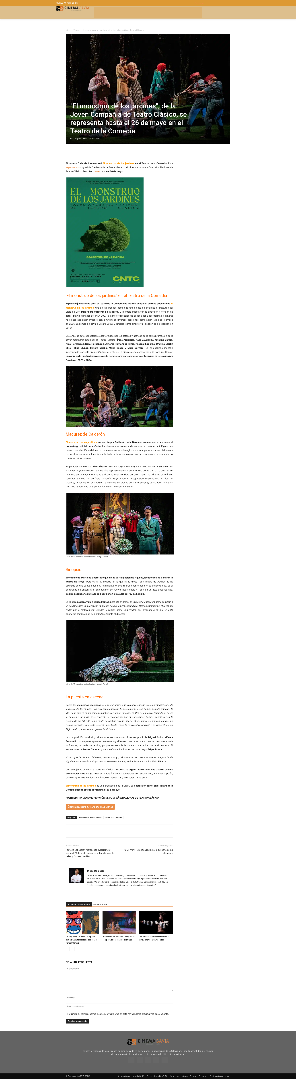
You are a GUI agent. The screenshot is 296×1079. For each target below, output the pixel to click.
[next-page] (72, 949)
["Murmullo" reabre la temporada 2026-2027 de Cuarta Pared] (156, 922)
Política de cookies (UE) (157, 1076)
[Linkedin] (83, 152)
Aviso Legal (174, 1076)
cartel (97, 171)
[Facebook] (69, 152)
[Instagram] (89, 890)
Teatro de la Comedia (113, 818)
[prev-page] (68, 949)
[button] (217, 3)
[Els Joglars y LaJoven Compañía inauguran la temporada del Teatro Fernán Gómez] (82, 922)
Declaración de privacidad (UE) (130, 1076)
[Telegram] (90, 152)
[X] (76, 152)
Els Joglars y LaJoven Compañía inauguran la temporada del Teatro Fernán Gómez (81, 940)
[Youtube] (165, 1060)
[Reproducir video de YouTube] (119, 396)
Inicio (68, 30)
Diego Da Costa (80, 138)
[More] (104, 152)
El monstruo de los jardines (90, 818)
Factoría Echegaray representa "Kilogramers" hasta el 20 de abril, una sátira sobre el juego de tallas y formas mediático (90, 853)
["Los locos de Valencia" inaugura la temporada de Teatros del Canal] (119, 922)
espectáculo (72, 167)
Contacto (202, 1076)
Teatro (76, 30)
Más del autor (100, 904)
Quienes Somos (189, 1076)
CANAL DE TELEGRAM (100, 806)
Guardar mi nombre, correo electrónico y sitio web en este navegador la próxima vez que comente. (119, 1014)
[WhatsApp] (97, 152)
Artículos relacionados (79, 904)
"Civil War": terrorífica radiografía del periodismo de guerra (148, 852)
